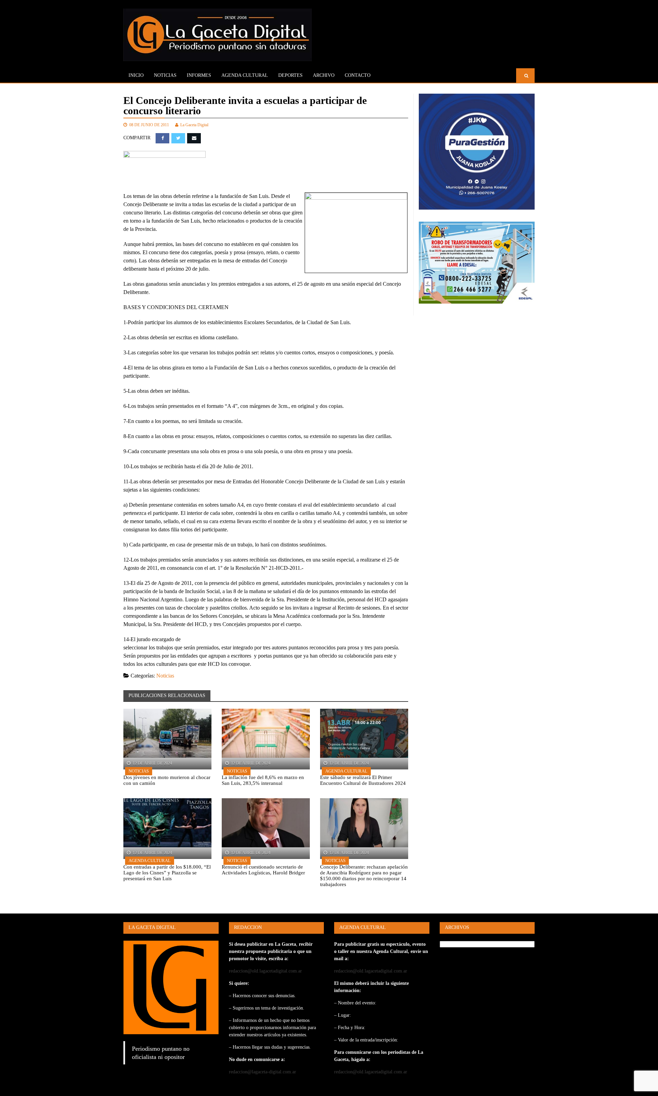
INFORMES (199, 75)
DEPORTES (290, 75)
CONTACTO (357, 75)
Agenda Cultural (346, 771)
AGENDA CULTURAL (244, 75)
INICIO (136, 75)
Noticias (165, 75)
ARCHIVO (323, 75)
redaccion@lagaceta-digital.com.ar (262, 1071)
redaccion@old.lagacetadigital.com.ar (265, 971)
